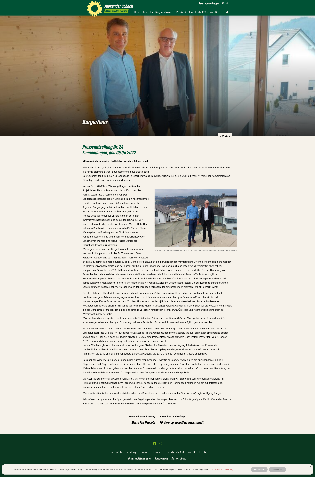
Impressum (161, 458)
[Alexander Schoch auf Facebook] (223, 3)
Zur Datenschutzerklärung (221, 469)
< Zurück (225, 136)
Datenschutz (179, 458)
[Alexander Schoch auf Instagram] (227, 3)
